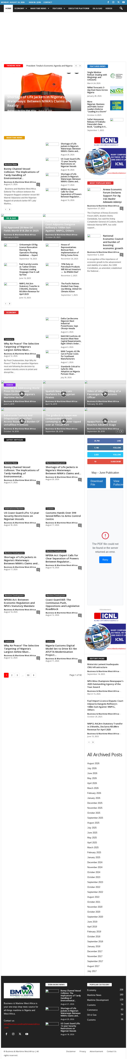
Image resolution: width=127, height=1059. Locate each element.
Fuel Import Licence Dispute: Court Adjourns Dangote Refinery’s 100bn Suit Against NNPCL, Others (62, 225)
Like (119, 440)
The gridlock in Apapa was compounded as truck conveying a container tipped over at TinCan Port (63, 420)
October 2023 (93, 877)
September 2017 (95, 961)
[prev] (76, 65)
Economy (19, 8)
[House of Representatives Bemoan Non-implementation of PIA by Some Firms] (52, 248)
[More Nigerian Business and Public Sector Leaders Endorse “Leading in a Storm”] (116, 105)
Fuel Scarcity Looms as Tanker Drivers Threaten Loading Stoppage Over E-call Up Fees (29, 269)
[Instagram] (113, 2)
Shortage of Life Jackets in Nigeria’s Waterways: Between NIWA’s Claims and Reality (39, 101)
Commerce (9, 339)
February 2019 (94, 931)
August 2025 (93, 823)
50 (28, 675)
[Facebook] (108, 2)
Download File (97, 483)
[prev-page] (5, 209)
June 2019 (92, 921)
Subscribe (116, 461)
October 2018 (93, 936)
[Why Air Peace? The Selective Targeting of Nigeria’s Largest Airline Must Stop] (22, 329)
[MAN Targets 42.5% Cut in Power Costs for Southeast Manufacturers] (52, 355)
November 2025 (94, 808)
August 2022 (93, 897)
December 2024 (94, 862)
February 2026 (94, 793)
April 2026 (92, 783)
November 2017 (94, 956)
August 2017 (93, 966)
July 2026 (92, 768)
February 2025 (94, 852)
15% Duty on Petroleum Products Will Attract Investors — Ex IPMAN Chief (71, 268)
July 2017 (92, 971)
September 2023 (95, 882)
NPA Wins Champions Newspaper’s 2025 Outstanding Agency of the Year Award (105, 684)
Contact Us (111, 1051)
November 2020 (94, 907)
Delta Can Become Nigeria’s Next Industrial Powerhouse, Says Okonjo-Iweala (69, 323)
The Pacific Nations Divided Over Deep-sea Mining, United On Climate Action (71, 287)
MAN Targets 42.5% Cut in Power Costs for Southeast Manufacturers (70, 355)
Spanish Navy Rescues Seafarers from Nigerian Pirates (60, 394)
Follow (117, 447)
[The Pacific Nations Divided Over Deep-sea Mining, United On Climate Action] (52, 287)
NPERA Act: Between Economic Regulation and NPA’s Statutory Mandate (19, 602)
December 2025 (94, 803)
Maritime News (38, 8)
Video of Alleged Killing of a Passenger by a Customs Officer (104, 394)
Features (57, 8)
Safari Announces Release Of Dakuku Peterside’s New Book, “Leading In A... (97, 123)
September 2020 (95, 917)
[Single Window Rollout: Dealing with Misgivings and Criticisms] (116, 76)
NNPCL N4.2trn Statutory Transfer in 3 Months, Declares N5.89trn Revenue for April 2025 (29, 289)
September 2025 (95, 818)
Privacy (83, 1051)
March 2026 (93, 788)
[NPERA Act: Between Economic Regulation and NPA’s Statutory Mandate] (22, 587)
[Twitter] (118, 2)
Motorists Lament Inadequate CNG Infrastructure (103, 666)
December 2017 (94, 951)
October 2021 (93, 902)
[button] (121, 8)
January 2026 (93, 798)
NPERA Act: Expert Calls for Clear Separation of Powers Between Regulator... (71, 193)
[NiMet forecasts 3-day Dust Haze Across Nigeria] (116, 91)
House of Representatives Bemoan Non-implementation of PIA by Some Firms (70, 250)
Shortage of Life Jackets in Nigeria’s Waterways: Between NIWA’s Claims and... (71, 147)
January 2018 (93, 946)
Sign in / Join (35, 2)
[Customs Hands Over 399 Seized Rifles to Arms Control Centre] (64, 500)
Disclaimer (71, 1051)
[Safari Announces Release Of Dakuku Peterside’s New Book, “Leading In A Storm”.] (116, 123)
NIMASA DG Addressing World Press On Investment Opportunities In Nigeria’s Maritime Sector (21, 392)
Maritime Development (55, 463)
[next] (80, 65)
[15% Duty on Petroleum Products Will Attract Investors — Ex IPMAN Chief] (52, 268)
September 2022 (95, 892)
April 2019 (92, 926)
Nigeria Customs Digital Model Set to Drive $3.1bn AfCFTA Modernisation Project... (61, 650)
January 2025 (93, 857)
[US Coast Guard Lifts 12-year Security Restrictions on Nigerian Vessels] (52, 163)
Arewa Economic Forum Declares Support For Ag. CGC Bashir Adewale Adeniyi (112, 195)
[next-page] (9, 209)
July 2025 (92, 827)
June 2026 (92, 773)
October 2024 (93, 872)
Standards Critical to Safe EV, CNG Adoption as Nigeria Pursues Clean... (70, 370)
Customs (50, 508)
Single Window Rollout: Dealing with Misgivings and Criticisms (97, 76)
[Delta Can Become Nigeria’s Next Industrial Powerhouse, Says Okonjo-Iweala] (52, 322)
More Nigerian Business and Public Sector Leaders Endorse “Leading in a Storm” (97, 106)
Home (8, 8)
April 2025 (92, 842)
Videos (109, 8)
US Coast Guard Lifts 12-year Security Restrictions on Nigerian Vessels (70, 162)
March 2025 (93, 847)
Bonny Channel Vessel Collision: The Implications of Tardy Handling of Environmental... (21, 173)
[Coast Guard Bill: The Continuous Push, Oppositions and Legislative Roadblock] (64, 587)
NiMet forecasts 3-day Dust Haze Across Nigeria (97, 90)
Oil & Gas (97, 8)
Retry (105, 559)
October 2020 (93, 912)
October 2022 (93, 887)
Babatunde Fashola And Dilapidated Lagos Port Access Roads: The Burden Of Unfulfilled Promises (21, 420)
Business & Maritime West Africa (21, 110)
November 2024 (94, 867)
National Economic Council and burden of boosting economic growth (113, 242)
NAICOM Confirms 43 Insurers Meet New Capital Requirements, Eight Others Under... (71, 340)
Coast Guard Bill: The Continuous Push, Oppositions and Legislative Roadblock (63, 604)
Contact (47, 2)
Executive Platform (78, 8)
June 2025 (92, 832)
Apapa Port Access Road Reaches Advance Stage (102, 423)
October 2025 (93, 813)
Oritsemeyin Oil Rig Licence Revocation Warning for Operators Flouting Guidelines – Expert (28, 250)
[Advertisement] (63, 37)
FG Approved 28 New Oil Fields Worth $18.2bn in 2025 (21, 229)
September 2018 (95, 941)
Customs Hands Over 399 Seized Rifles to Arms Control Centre (63, 516)
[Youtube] (124, 2)
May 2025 (92, 837)
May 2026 (92, 778)
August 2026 (93, 763)
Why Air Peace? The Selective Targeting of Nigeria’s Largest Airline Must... (21, 346)
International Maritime (14, 508)
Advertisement (96, 1051)
